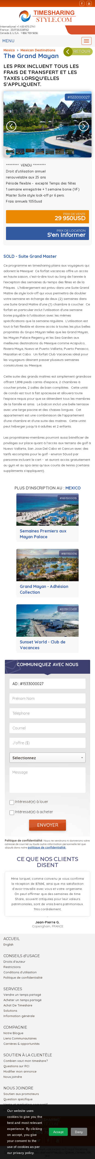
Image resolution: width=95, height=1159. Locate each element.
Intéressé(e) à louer (31, 801)
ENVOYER (47, 825)
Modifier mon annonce (19, 1071)
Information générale (19, 1016)
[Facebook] (81, 3)
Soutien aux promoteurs (21, 1094)
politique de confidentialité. (47, 847)
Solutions (10, 1010)
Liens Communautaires (19, 1038)
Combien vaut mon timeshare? (25, 1061)
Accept (58, 1132)
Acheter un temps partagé (22, 1000)
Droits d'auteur (14, 961)
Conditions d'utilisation (20, 972)
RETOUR (82, 51)
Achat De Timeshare (17, 1005)
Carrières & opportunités (21, 1043)
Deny (79, 1132)
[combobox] (47, 758)
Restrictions (12, 967)
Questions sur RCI (16, 1066)
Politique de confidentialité (22, 977)
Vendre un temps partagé (22, 994)
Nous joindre (12, 1077)
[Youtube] (89, 3)
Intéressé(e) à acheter (34, 811)
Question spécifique (18, 1099)
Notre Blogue (13, 1033)
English (8, 944)
